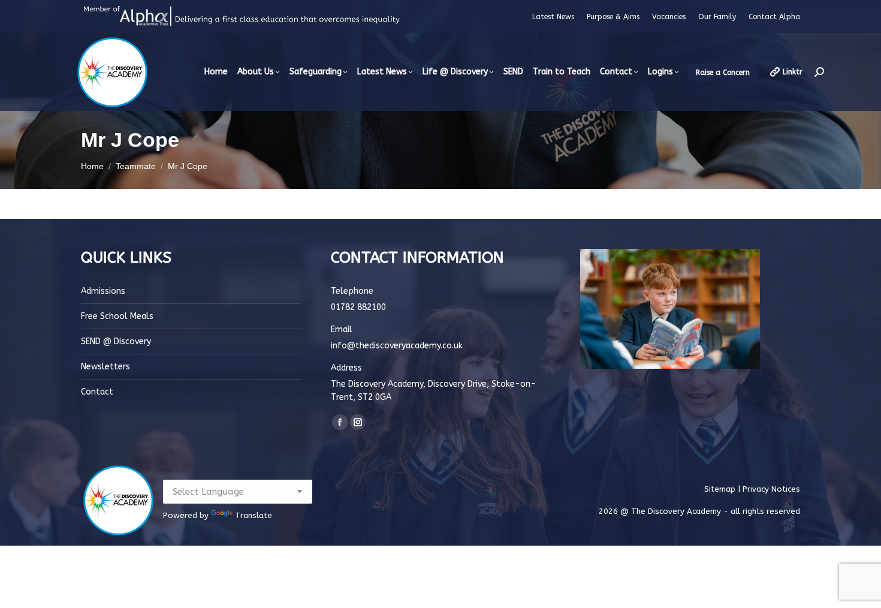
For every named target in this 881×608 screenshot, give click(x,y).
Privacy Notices (771, 488)
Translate (253, 515)
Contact (97, 392)
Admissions (103, 291)
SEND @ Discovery (116, 341)
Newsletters (105, 367)
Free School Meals (117, 316)
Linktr (792, 72)
